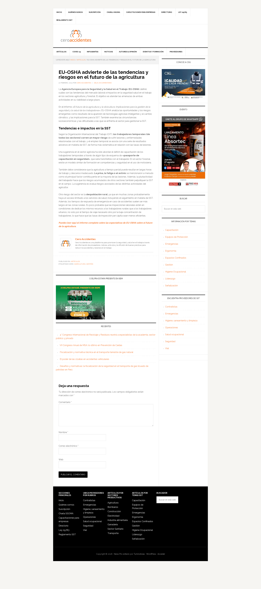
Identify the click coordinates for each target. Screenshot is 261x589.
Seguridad (170, 341)
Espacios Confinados (175, 257)
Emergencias (171, 244)
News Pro (118, 554)
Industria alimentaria (118, 520)
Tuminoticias (139, 554)
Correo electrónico (68, 446)
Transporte (113, 533)
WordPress (151, 554)
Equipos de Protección (176, 237)
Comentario (65, 402)
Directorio (63, 525)
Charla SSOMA (66, 513)
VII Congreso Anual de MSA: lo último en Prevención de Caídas (91, 345)
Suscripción (64, 509)
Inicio (61, 500)
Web (61, 459)
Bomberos (113, 507)
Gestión (169, 264)
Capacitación (171, 230)
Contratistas (171, 306)
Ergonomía (170, 251)
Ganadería (113, 524)
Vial (167, 348)
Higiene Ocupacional (175, 271)
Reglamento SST (67, 534)
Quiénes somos (66, 504)
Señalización (171, 285)
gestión (89, 264)
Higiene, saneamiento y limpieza (181, 320)
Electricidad (113, 515)
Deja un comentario (103, 83)
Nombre (63, 432)
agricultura (80, 264)
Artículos (75, 261)
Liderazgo (170, 278)
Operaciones (171, 327)
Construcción (114, 511)
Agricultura (113, 502)
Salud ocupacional (174, 334)
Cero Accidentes (130, 36)
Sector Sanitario (115, 529)
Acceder (161, 554)
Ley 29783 (64, 530)
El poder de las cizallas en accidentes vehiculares (84, 359)
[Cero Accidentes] (65, 247)
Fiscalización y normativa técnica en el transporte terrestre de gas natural (96, 352)
